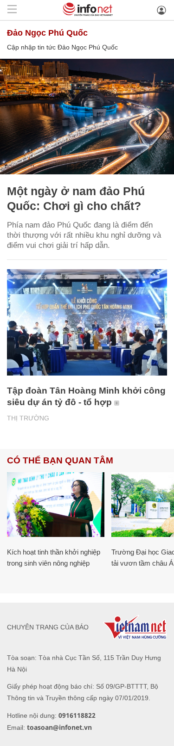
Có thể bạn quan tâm (60, 460)
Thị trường (28, 418)
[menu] (12, 9)
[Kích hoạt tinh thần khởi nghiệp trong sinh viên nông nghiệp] (55, 504)
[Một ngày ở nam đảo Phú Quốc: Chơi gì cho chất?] (87, 116)
